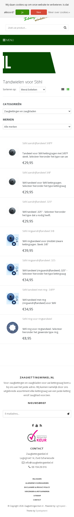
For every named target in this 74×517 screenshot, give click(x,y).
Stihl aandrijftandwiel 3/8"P (37, 143)
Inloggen (37, 479)
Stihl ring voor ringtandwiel (37, 318)
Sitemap (37, 495)
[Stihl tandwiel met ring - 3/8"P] (12, 298)
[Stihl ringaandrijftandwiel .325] (12, 269)
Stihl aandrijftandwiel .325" (37, 201)
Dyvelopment (41, 510)
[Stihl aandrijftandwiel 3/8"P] (12, 152)
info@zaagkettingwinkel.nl (39, 462)
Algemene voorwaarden (37, 483)
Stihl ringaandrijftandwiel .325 (38, 260)
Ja (22, 12)
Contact (37, 500)
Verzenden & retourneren (37, 491)
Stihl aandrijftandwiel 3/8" (36, 172)
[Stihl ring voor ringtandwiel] (12, 327)
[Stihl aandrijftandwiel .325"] (12, 210)
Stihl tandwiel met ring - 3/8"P (38, 289)
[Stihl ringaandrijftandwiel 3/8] (12, 239)
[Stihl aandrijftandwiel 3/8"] (12, 181)
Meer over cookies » (59, 12)
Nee (39, 12)
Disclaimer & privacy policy (37, 487)
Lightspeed (60, 506)
